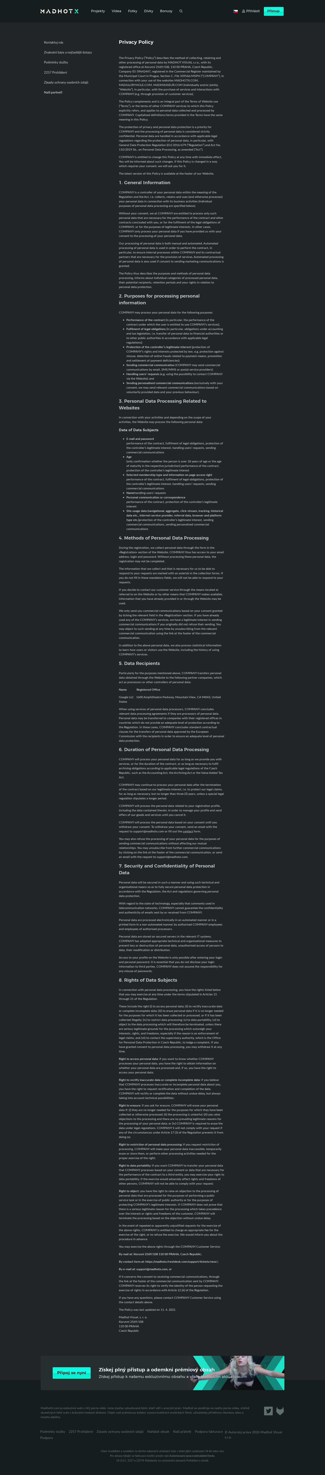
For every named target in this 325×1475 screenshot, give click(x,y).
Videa (116, 11)
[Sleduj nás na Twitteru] (267, 1414)
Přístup (273, 11)
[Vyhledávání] (181, 11)
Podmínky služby (56, 62)
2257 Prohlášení (55, 72)
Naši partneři (53, 92)
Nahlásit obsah (158, 1431)
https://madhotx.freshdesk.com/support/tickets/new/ (181, 1261)
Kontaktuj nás (53, 42)
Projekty (98, 11)
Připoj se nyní (71, 1373)
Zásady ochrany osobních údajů (66, 82)
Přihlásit (252, 11)
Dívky (148, 11)
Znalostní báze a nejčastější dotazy (68, 52)
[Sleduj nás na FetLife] (278, 1414)
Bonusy (166, 11)
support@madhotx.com (148, 831)
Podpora (46, 1437)
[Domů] (64, 11)
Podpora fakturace (209, 1431)
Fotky (132, 11)
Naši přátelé (182, 1431)
